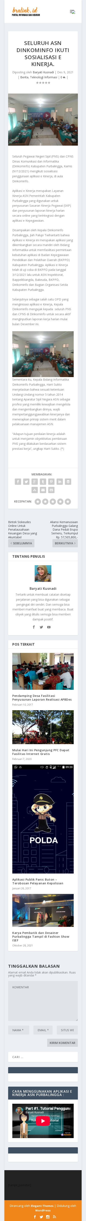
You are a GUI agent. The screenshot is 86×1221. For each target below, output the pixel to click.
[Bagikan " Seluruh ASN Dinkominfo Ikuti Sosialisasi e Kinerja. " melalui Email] (43, 490)
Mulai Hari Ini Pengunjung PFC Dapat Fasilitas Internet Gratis (41, 752)
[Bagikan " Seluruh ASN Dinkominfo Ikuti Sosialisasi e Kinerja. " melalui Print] (51, 490)
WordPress (43, 1210)
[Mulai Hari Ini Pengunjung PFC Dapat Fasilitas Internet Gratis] (43, 727)
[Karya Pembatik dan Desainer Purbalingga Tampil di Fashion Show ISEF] (43, 910)
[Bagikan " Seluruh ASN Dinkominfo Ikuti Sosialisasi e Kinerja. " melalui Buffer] (68, 481)
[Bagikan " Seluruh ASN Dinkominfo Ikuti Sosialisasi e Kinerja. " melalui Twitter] (26, 481)
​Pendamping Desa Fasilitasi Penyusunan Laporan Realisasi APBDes (42, 697)
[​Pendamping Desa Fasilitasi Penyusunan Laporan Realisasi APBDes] (43, 671)
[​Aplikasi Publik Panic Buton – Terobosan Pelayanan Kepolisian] (43, 819)
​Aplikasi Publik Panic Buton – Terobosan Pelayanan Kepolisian (38, 881)
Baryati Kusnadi (43, 72)
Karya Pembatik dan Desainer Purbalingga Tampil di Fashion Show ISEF (40, 936)
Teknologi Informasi (43, 77)
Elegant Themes (42, 1206)
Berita (24, 77)
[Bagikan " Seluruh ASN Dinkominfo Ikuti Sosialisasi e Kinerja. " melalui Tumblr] (43, 481)
